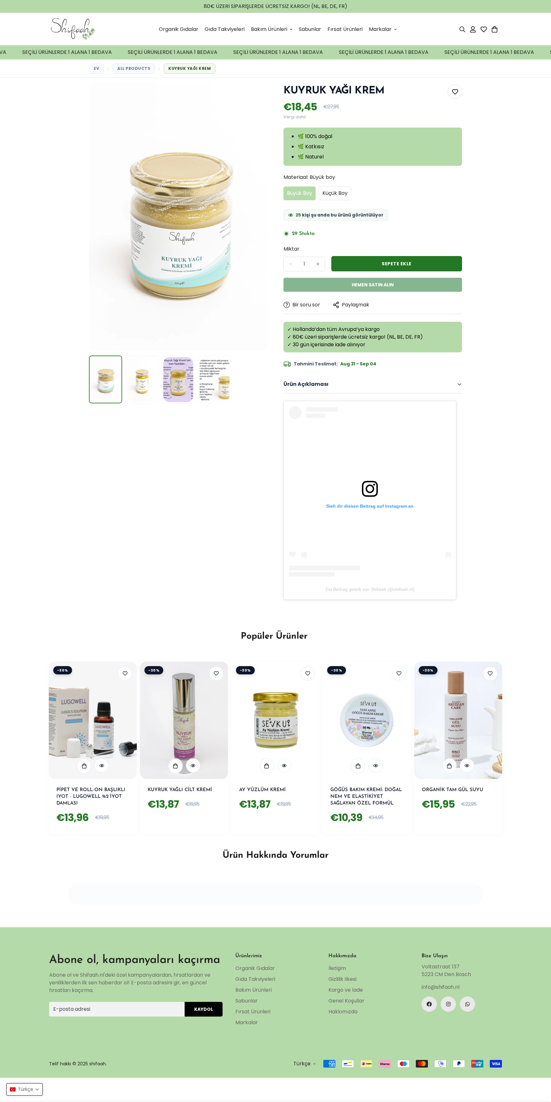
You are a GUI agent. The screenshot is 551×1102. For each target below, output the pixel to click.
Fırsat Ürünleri (345, 29)
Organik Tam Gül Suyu (452, 790)
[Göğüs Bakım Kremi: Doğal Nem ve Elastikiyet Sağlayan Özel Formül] (367, 720)
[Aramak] (462, 29)
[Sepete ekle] (84, 766)
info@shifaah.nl (440, 987)
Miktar (291, 249)
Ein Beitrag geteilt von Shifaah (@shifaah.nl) (370, 589)
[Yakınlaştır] (254, 96)
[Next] (522, 720)
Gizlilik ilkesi (342, 979)
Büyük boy (301, 194)
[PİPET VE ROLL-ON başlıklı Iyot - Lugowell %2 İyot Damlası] (93, 720)
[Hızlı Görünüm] (101, 765)
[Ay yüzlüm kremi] (275, 720)
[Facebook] (429, 1004)
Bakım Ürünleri (269, 29)
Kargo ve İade (345, 990)
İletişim (337, 968)
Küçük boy (336, 194)
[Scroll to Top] (538, 1089)
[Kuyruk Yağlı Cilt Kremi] (184, 720)
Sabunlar (310, 29)
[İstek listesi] (483, 29)
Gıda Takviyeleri (225, 29)
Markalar (380, 29)
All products (133, 68)
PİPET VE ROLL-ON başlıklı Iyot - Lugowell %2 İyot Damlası (90, 797)
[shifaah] (73, 29)
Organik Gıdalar (178, 29)
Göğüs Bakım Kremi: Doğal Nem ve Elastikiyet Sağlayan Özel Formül (366, 797)
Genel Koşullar (346, 1000)
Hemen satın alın (373, 285)
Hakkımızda (342, 1011)
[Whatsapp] (467, 1004)
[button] (494, 29)
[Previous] (29, 720)
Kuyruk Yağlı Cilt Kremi (180, 790)
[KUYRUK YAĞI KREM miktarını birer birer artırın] (318, 264)
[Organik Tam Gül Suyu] (458, 720)
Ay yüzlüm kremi (262, 790)
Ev (96, 68)
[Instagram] (448, 1004)
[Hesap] (472, 29)
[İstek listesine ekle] (455, 91)
